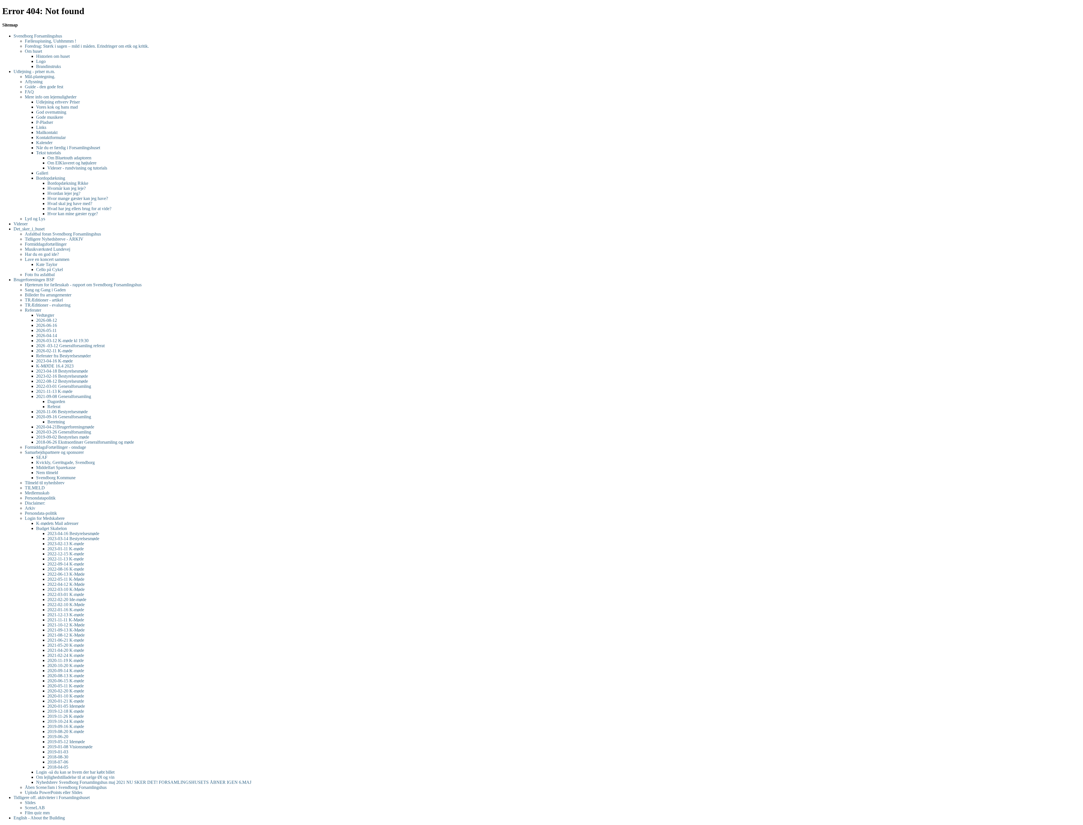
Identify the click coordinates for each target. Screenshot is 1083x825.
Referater (33, 310)
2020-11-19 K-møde (65, 660)
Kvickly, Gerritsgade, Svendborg (65, 462)
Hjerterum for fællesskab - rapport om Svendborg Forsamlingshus (83, 284)
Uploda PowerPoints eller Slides (53, 792)
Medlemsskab (37, 492)
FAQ (29, 91)
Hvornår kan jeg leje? (66, 188)
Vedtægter (45, 315)
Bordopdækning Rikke (67, 183)
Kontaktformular (51, 137)
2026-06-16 (46, 325)
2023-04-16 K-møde (54, 360)
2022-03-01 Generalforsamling (63, 386)
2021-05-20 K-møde (65, 645)
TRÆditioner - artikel (44, 300)
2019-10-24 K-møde (65, 721)
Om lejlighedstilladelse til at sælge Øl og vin (75, 777)
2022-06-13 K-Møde (66, 574)
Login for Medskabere (45, 518)
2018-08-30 (57, 756)
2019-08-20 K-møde (65, 731)
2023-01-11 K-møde (65, 548)
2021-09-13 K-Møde (66, 630)
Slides (30, 802)
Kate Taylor (46, 264)
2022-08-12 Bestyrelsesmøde (62, 381)
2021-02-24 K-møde (65, 655)
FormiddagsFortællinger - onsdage (55, 447)
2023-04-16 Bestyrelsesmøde (73, 533)
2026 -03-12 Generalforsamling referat (70, 345)
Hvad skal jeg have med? (69, 203)
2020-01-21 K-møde (65, 701)
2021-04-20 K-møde (65, 650)
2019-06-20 (57, 736)
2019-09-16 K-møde (65, 726)
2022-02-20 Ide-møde (66, 599)
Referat (53, 406)
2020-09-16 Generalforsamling (63, 416)
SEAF (41, 457)
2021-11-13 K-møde (54, 391)
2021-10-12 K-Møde (66, 624)
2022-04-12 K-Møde (66, 584)
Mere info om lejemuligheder (50, 96)
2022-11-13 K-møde (65, 558)
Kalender (44, 142)
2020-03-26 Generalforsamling (63, 432)
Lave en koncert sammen (47, 259)
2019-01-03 (57, 751)
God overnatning (51, 112)
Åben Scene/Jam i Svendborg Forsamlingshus (66, 787)
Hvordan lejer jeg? (63, 193)
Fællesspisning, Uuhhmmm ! (50, 41)
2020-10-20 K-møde (65, 665)
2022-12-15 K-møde (65, 553)
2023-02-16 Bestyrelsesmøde (62, 376)
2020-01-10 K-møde (65, 696)
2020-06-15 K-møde (65, 680)
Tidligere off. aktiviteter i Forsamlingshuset (52, 797)
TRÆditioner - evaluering (48, 305)
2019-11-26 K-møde (65, 716)
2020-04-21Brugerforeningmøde (65, 426)
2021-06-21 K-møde (65, 640)
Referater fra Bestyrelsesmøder (63, 355)
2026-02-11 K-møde (54, 350)
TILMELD (35, 487)
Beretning (56, 421)
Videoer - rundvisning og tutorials (77, 168)
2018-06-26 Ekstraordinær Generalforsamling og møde (85, 442)
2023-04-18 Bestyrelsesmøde (62, 371)
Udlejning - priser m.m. (34, 71)
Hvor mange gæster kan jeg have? (77, 198)
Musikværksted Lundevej (47, 249)
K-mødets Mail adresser (57, 523)
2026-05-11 (46, 330)
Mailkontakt (47, 132)
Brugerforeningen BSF (34, 279)
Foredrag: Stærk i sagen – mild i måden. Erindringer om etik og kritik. (87, 46)
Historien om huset (53, 56)
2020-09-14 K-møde (65, 670)
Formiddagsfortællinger (46, 244)
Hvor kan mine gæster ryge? (72, 213)
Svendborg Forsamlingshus (38, 36)
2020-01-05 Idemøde (66, 706)
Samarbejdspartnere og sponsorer (54, 452)
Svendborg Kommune (56, 477)
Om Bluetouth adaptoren (69, 157)
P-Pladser (44, 122)
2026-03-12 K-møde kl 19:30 (62, 340)
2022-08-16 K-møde (65, 569)
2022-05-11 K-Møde (65, 579)
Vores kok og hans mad (57, 107)
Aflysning (34, 81)
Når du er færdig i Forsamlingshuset (68, 147)
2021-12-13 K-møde (65, 614)
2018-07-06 (57, 762)
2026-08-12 (46, 320)
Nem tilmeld (47, 472)
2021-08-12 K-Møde (66, 635)
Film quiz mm (37, 812)
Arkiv (30, 508)
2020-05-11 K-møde (65, 685)
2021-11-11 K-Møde (65, 619)
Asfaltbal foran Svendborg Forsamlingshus (63, 234)
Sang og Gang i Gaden (45, 289)
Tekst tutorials (48, 152)
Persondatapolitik (40, 498)
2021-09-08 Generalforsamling (63, 396)
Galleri (42, 173)
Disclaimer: (35, 503)
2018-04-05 (57, 767)
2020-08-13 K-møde (65, 675)
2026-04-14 (46, 335)
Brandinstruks (48, 66)
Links (41, 127)
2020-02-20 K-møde (65, 690)
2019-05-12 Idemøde (66, 741)
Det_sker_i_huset (29, 228)
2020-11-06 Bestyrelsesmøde (62, 411)
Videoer (21, 223)
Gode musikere (49, 117)
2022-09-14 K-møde (65, 564)
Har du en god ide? (42, 254)
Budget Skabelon (51, 528)
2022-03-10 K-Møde (66, 589)
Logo (41, 61)
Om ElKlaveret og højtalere (71, 162)
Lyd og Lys (35, 218)
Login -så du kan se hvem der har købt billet (75, 772)
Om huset (33, 51)
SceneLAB (35, 807)
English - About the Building (39, 817)
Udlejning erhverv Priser (58, 102)
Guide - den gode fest (44, 86)
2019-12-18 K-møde (65, 711)
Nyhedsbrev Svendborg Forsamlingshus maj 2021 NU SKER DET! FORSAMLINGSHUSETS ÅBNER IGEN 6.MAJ (143, 782)
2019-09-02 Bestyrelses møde (62, 437)
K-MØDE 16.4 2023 (55, 366)
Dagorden (56, 401)
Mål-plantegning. (40, 76)
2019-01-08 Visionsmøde (70, 746)
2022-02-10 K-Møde (66, 604)
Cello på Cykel (49, 269)
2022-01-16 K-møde (65, 609)
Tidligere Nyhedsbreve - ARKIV (54, 239)
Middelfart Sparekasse (56, 467)
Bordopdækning (50, 178)
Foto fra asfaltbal (40, 274)
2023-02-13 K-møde (65, 543)
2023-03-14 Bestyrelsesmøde (73, 538)
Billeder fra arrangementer (48, 294)
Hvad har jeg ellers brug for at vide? (79, 208)
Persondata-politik (41, 513)
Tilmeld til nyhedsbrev (45, 482)
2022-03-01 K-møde (65, 594)
